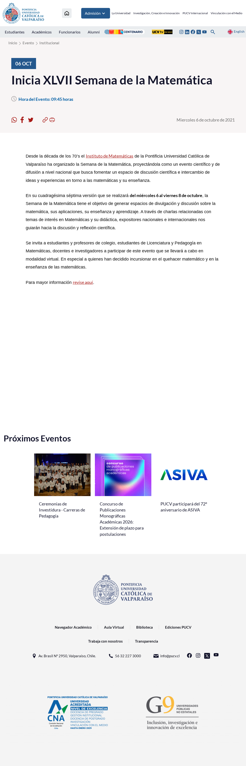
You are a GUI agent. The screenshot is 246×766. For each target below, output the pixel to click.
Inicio (12, 43)
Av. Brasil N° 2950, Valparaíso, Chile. (67, 656)
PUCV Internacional (195, 13)
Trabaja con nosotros (105, 641)
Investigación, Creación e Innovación (156, 13)
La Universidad (121, 13)
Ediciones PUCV (178, 627)
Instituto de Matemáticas (109, 156)
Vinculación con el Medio (226, 13)
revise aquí (83, 282)
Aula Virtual (114, 627)
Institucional (49, 43)
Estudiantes (15, 32)
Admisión (93, 13)
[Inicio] (67, 13)
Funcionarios (69, 32)
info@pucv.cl (170, 656)
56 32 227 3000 (128, 656)
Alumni (94, 32)
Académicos (42, 32)
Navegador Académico (73, 627)
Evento (28, 43)
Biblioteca (144, 627)
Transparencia (146, 641)
